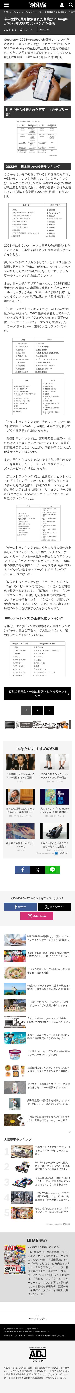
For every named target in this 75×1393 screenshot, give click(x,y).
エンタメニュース (32, 12)
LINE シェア (52, 870)
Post (37, 870)
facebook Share (22, 870)
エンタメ (16, 12)
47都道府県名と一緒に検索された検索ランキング (37, 694)
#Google (44, 29)
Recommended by (45, 853)
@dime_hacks (39, 916)
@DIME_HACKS (57, 907)
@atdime (22, 907)
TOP (6, 12)
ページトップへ (37, 1318)
